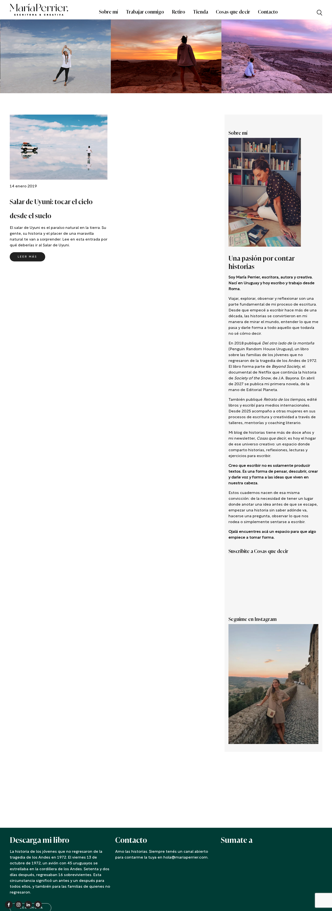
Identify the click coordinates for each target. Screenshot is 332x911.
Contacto (268, 12)
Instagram (18, 905)
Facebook (9, 905)
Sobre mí (108, 12)
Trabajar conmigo (145, 12)
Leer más (27, 257)
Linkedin (28, 905)
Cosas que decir (233, 12)
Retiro (178, 12)
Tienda (200, 12)
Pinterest (38, 905)
